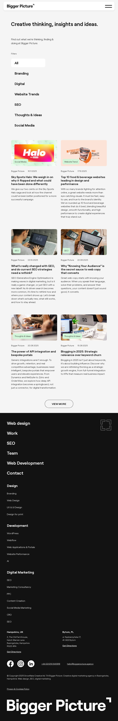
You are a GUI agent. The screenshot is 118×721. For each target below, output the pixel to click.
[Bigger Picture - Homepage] (106, 448)
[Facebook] (10, 663)
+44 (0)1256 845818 (50, 664)
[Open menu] (108, 6)
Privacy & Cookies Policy (18, 689)
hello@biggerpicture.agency (80, 664)
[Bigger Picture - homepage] (20, 6)
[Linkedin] (31, 663)
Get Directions (14, 651)
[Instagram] (20, 663)
